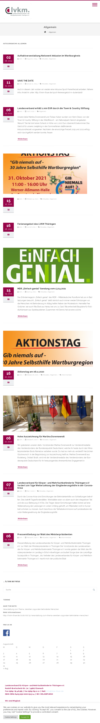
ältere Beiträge (11, 581)
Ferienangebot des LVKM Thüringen (36, 224)
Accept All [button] (25, 717)
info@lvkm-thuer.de (55, 691)
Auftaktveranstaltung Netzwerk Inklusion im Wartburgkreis (48, 56)
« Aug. (5, 668)
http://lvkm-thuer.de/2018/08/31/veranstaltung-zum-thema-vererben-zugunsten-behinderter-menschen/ (46, 615)
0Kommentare (66, 375)
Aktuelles (45, 59)
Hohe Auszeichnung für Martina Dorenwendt (41, 436)
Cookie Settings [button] (11, 717)
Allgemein (52, 59)
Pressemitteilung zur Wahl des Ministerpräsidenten (44, 534)
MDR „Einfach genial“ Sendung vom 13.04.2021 (41, 288)
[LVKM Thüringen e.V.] (17, 22)
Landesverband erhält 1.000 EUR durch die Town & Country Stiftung (53, 108)
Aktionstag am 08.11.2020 (30, 372)
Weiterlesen (22, 139)
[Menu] (95, 3)
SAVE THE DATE (25, 80)
